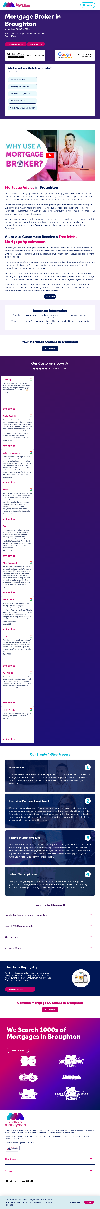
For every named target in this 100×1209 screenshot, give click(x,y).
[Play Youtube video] (50, 155)
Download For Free (15, 989)
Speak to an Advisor (16, 44)
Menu (89, 5)
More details (75, 1202)
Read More (50, 348)
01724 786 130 (36, 44)
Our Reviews (50, 297)
